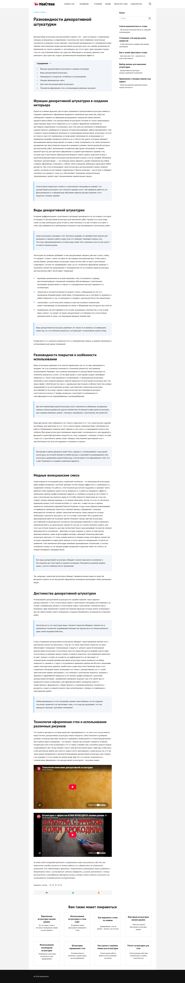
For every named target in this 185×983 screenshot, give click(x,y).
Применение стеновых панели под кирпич (135, 80)
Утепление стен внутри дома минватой (132, 39)
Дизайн (108, 4)
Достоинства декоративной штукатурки (57, 84)
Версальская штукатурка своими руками (47, 919)
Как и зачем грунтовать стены (133, 52)
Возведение (84, 4)
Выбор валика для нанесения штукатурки (132, 65)
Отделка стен (69, 4)
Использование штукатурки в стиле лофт (77, 919)
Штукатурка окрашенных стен (77, 947)
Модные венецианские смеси (52, 80)
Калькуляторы (136, 4)
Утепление (98, 4)
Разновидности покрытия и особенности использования (63, 76)
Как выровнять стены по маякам (108, 919)
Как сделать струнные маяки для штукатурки (107, 947)
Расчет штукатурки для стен (138, 947)
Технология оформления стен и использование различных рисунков (67, 88)
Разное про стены (121, 4)
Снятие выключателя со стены (133, 26)
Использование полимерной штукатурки (47, 948)
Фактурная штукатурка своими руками (138, 918)
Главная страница (40, 12)
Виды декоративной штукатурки (53, 73)
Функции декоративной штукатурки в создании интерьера (64, 69)
